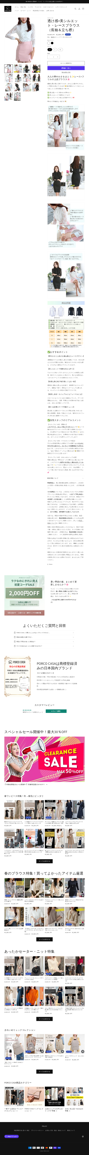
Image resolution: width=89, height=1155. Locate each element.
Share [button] (50, 564)
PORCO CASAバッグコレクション (34, 1110)
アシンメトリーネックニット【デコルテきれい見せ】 (34, 978)
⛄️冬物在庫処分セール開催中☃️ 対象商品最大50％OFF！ (24, 784)
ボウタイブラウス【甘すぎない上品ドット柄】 (74, 929)
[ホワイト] (48, 43)
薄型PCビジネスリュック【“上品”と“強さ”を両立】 (54, 1056)
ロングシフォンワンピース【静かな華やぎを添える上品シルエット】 (34, 851)
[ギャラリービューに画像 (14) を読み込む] (18, 96)
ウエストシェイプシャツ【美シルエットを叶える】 (54, 900)
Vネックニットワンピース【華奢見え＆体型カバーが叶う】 (13, 1009)
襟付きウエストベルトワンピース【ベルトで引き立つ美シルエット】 (13, 822)
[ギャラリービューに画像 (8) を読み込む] (36, 78)
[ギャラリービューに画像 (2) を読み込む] (18, 69)
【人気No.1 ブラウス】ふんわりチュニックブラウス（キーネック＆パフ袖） (34, 930)
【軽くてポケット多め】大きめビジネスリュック (13, 1063)
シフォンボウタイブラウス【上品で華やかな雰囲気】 (34, 900)
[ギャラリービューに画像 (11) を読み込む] (27, 87)
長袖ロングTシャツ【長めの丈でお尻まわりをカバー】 (74, 900)
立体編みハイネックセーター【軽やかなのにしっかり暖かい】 (34, 1009)
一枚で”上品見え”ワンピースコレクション (13, 1110)
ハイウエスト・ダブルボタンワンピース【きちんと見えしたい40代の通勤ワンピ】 (13, 852)
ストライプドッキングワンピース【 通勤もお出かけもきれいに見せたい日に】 (74, 852)
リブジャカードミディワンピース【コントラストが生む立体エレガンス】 (74, 979)
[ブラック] (52, 43)
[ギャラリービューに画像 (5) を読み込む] (8, 78)
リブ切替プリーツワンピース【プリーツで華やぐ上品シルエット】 (34, 822)
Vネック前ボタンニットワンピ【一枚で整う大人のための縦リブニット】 (54, 1010)
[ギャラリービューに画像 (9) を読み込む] (8, 87)
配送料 (52, 37)
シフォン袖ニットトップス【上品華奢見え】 (13, 929)
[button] (75, 9)
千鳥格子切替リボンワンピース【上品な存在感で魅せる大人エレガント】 (74, 1010)
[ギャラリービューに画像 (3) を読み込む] (27, 69)
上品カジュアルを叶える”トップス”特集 (54, 1110)
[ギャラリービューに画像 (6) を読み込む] (18, 78)
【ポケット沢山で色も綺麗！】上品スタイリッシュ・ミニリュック (34, 1056)
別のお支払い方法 (66, 72)
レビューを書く (56, 711)
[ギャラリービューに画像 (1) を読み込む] (8, 69)
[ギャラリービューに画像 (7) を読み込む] (27, 78)
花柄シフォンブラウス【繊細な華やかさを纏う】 (13, 900)
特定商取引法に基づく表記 (21, 1130)
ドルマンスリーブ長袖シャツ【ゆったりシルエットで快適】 (54, 978)
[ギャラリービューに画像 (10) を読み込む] (18, 87)
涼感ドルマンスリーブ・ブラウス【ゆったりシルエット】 (54, 929)
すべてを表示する (44, 861)
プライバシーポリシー (37, 1130)
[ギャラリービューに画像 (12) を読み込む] (36, 87)
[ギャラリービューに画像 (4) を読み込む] (36, 69)
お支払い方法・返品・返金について (55, 1130)
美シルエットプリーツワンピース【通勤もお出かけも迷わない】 (54, 851)
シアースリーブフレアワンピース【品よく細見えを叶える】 (74, 822)
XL (60, 49)
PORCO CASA (46, 1151)
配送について (71, 1130)
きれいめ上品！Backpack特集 (74, 1110)
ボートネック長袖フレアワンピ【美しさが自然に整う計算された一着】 (54, 822)
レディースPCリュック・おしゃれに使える (74, 1056)
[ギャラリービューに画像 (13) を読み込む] (8, 96)
